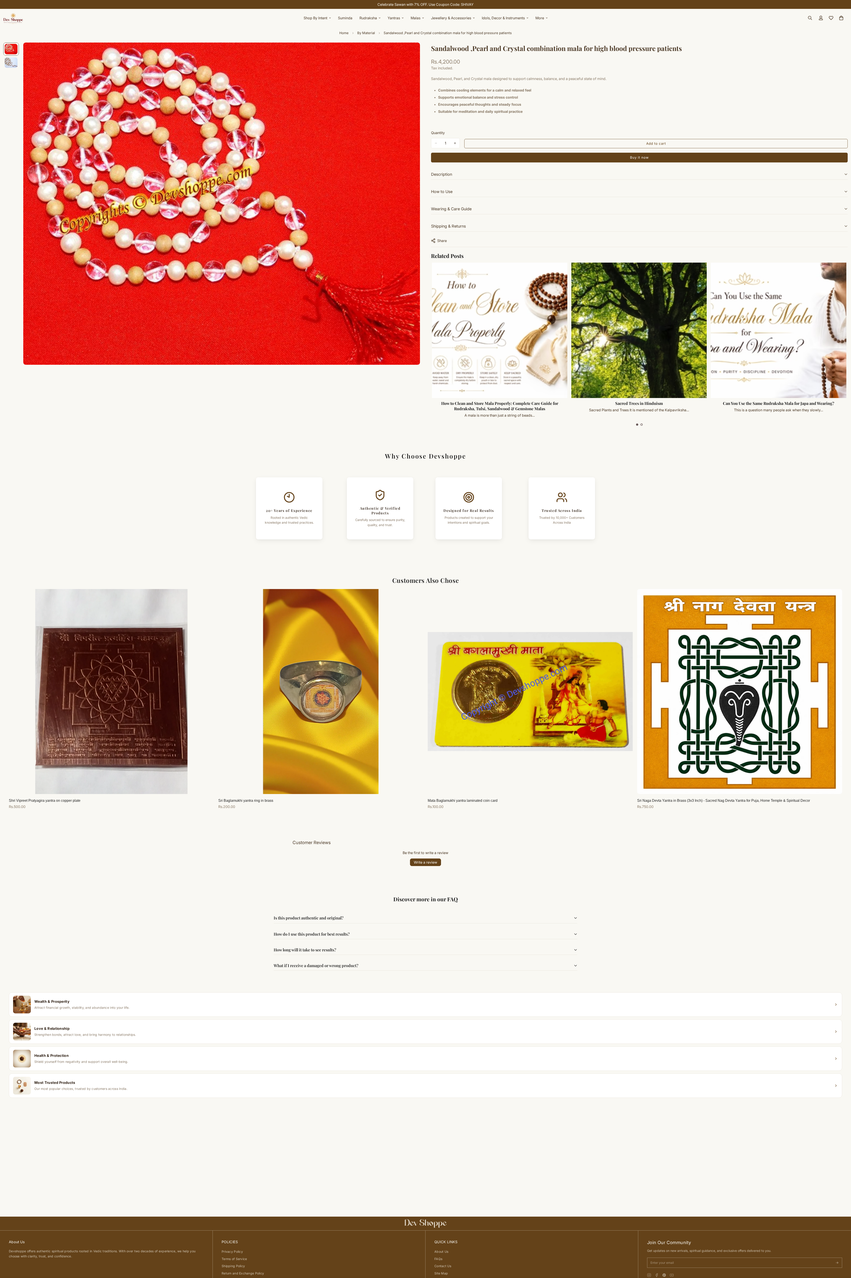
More (539, 18)
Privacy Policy (232, 1251)
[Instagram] (649, 1275)
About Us (441, 1251)
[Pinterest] (664, 1275)
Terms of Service (234, 1259)
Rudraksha (368, 18)
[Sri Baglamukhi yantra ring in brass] (320, 691)
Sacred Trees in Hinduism (639, 403)
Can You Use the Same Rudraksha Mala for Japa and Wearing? (778, 403)
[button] (637, 424)
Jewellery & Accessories (451, 18)
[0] (841, 18)
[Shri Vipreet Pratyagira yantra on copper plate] (111, 691)
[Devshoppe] (13, 18)
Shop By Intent (315, 18)
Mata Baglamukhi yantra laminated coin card (463, 800)
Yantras (394, 18)
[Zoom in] (411, 52)
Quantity (438, 133)
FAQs (438, 1259)
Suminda (345, 18)
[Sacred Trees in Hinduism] (639, 330)
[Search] (810, 18)
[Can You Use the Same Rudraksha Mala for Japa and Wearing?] (778, 330)
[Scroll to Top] (842, 1254)
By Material (366, 33)
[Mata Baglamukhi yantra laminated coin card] (530, 691)
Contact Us (442, 1266)
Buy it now (639, 157)
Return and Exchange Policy (243, 1273)
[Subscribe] (837, 1262)
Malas (415, 18)
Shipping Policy (233, 1266)
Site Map (441, 1273)
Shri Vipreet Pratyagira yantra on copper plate (44, 800)
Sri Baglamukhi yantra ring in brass (245, 800)
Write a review (425, 862)
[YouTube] (672, 1275)
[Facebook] (657, 1275)
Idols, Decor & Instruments (503, 18)
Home (344, 33)
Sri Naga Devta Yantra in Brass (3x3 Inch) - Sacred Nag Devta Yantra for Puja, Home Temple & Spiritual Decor (723, 800)
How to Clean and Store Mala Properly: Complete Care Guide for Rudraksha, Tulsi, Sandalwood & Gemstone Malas (499, 406)
